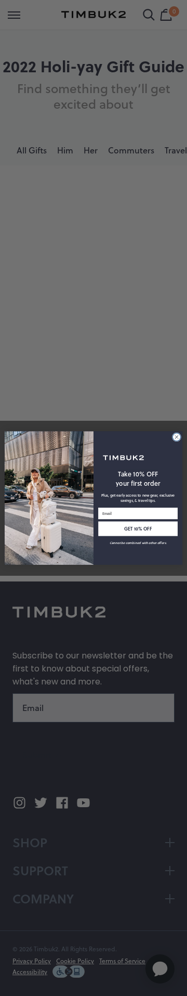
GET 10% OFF (138, 528)
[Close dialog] (176, 437)
